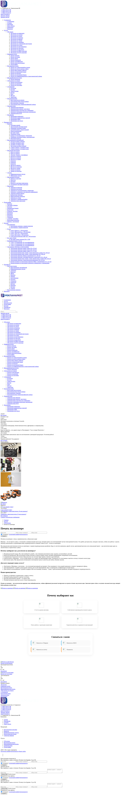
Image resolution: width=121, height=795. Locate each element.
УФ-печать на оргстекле (17, 49)
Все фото (3, 504)
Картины (13, 285)
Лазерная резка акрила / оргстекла (20, 109)
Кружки (13, 287)
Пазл (12, 94)
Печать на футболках (16, 82)
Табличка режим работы (17, 193)
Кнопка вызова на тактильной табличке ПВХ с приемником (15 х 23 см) (31, 261)
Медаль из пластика (16, 166)
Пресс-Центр (11, 26)
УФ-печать (10, 32)
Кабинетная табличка (17, 195)
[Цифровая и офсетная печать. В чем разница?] (14, 511)
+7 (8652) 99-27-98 (6, 9)
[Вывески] (4, 502)
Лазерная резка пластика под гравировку (22, 110)
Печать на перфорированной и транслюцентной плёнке (26, 76)
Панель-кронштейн (16, 131)
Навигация (10, 186)
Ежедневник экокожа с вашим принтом (22, 226)
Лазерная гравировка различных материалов (23, 112)
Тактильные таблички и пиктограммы (18, 247)
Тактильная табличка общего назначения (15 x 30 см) (25, 255)
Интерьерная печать (13, 66)
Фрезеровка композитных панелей (20, 118)
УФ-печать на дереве (16, 40)
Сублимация (10, 86)
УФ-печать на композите (17, 33)
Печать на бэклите (16, 73)
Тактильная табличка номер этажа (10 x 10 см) (24, 248)
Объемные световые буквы (18, 128)
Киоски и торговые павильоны (19, 183)
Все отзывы (4, 440)
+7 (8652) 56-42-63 (6, 12)
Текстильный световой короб (19, 126)
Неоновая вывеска (16, 138)
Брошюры (10, 212)
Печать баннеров (15, 79)
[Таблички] (11, 471)
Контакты (6, 291)
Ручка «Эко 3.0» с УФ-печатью (19, 233)
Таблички (13, 270)
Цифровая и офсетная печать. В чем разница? (13, 514)
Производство (8, 122)
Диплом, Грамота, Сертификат (19, 155)
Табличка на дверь (16, 198)
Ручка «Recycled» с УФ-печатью (20, 235)
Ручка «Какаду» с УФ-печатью (19, 230)
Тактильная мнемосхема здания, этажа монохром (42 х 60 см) (28, 254)
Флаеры (13, 276)
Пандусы (13, 180)
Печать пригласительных (18, 63)
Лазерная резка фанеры (17, 107)
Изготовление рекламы (10, 729)
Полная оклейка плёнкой (18, 141)
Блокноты (10, 215)
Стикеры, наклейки (12, 218)
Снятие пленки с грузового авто (20, 149)
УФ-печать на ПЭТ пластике (19, 52)
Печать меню (14, 58)
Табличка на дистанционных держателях (22, 190)
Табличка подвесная (16, 187)
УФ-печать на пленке (16, 34)
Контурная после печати (17, 100)
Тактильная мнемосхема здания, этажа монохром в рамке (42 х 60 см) (30, 252)
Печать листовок (15, 57)
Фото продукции (12, 266)
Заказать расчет (5, 17)
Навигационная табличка (18, 196)
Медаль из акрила (15, 165)
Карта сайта (22, 751)
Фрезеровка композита (17, 116)
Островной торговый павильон (19, 184)
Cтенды (9, 172)
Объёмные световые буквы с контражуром (22, 137)
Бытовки (13, 181)
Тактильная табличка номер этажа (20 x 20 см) (24, 249)
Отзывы (9, 23)
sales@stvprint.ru (5, 14)
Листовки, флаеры (12, 205)
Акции (6, 719)
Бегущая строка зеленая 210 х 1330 (20, 239)
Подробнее (4, 671)
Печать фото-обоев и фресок (19, 70)
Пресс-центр (7, 724)
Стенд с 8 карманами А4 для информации (22, 242)
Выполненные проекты (13, 290)
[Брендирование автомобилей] (11, 501)
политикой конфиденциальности (18, 534)
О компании (7, 20)
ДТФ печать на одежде (13, 80)
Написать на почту (41, 649)
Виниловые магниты (13, 220)
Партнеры (10, 24)
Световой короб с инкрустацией (20, 129)
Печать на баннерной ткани (18, 72)
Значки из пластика (16, 171)
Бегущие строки (11, 238)
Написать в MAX (71, 643)
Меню (12, 273)
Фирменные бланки (12, 208)
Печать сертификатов (17, 61)
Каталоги (10, 214)
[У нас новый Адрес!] (7, 507)
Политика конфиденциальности (10, 751)
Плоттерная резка (12, 98)
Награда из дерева (16, 159)
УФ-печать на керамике (17, 42)
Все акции (4, 415)
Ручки (9, 229)
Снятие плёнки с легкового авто (20, 147)
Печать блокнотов (16, 60)
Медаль (13, 95)
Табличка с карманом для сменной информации (24, 192)
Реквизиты (10, 27)
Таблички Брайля (9, 735)
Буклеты (9, 206)
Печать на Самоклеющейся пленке (20, 67)
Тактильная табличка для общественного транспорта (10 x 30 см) (29, 257)
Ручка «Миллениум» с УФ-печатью (20, 232)
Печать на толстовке (16, 85)
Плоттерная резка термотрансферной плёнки (23, 104)
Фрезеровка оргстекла (17, 120)
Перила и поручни (16, 178)
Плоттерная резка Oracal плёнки (20, 101)
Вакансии (10, 29)
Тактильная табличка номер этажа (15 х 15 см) (24, 251)
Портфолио (7, 264)
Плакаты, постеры (12, 211)
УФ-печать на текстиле (17, 48)
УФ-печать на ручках (16, 45)
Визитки (9, 204)
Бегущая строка (15, 132)
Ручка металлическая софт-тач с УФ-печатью (23, 236)
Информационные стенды (18, 174)
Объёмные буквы (15, 134)
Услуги (6, 30)
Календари (10, 209)
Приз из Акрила (15, 152)
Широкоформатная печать (14, 77)
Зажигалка (13, 97)
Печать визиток (15, 55)
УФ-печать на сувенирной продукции (21, 43)
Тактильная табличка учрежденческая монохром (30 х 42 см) (28, 260)
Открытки (10, 217)
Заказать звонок (5, 15)
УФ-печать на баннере (17, 37)
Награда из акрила (16, 156)
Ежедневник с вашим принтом (19, 227)
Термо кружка (14, 91)
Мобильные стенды (16, 175)
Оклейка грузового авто (17, 144)
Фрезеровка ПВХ (15, 119)
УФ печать (7, 741)
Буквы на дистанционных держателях (21, 135)
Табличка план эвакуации (18, 201)
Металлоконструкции (13, 177)
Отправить (4, 536)
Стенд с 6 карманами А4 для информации (22, 244)
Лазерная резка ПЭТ (16, 113)
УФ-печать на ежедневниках (19, 46)
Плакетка (13, 161)
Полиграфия (14, 64)
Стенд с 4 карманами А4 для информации (22, 245)
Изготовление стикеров (17, 103)
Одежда (13, 288)
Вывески (9, 123)
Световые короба (15, 125)
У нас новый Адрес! (6, 510)
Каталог (6, 223)
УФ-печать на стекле (16, 36)
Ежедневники (11, 224)
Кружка (13, 89)
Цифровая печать (12, 54)
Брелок (12, 92)
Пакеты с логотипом (13, 221)
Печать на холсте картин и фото (19, 69)
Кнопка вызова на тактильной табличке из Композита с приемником (30, 263)
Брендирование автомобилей (15, 140)
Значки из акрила (15, 169)
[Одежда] (11, 486)
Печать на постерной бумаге (19, 75)
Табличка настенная (16, 189)
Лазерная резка (11, 106)
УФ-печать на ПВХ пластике (19, 51)
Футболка (13, 88)
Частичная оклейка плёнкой (18, 146)
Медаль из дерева (15, 168)
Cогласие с (15, 534)
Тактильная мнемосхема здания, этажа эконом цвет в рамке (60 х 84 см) (31, 258)
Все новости (4, 515)
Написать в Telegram (42, 643)
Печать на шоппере (16, 83)
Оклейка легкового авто (17, 143)
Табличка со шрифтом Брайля (19, 199)
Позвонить (70, 649)
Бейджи (13, 284)
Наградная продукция (13, 150)
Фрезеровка (10, 115)
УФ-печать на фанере (16, 39)
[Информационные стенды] (11, 456)
